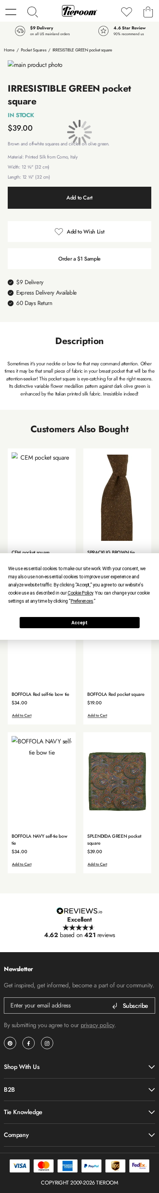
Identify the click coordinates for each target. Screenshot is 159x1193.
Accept (79, 622)
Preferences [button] (82, 601)
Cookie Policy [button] (80, 593)
